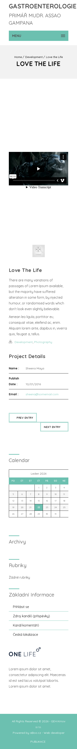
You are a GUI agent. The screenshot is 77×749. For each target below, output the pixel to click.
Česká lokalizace (25, 634)
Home (18, 57)
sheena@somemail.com (42, 394)
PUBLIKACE (38, 741)
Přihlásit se (21, 607)
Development (34, 57)
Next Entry (52, 427)
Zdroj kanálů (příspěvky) (31, 616)
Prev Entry (25, 417)
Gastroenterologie (43, 6)
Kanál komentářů (26, 625)
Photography (43, 342)
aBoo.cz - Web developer (47, 733)
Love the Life (54, 57)
